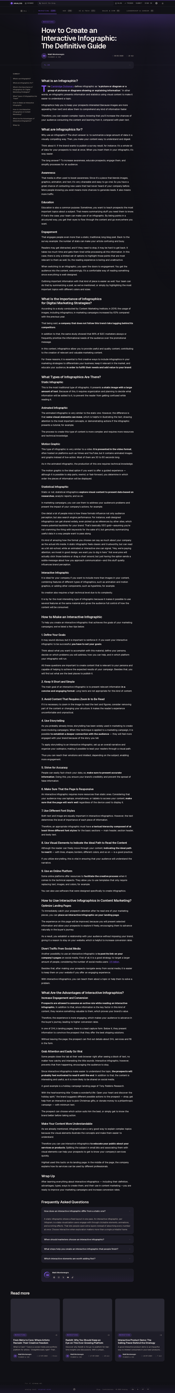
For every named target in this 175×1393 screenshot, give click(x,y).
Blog (98, 1389)
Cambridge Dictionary (62, 86)
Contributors (108, 1389)
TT (148, 1389)
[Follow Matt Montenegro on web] (54, 1277)
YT (143, 1389)
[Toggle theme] (162, 3)
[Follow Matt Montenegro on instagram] (58, 1277)
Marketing (48, 22)
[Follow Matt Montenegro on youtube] (68, 1277)
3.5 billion (114, 961)
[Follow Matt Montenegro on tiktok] (72, 1277)
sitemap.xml (37, 1383)
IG (132, 1389)
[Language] (156, 3)
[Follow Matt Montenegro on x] (63, 1277)
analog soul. (38, 1389)
